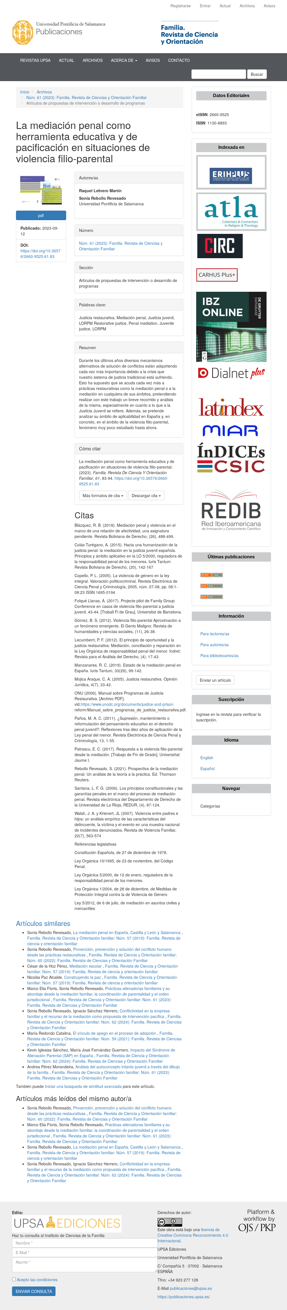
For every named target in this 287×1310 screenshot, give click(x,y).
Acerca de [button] (123, 60)
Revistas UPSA (35, 60)
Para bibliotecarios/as (219, 655)
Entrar (205, 5)
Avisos (269, 5)
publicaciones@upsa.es (191, 1288)
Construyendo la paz (83, 977)
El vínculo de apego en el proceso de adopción (115, 1033)
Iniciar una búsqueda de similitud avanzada (83, 1086)
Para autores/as (214, 644)
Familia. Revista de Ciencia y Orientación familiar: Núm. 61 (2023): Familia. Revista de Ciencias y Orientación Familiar (99, 1002)
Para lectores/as (214, 633)
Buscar (257, 74)
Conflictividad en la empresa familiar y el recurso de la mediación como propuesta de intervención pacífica (98, 1013)
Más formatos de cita (102, 495)
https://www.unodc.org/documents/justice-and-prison (127, 704)
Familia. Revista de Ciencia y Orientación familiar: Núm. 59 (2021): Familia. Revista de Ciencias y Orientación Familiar (104, 1038)
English (206, 757)
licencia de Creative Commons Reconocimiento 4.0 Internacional (193, 1235)
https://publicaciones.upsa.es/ (184, 1296)
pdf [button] (41, 215)
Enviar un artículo (215, 680)
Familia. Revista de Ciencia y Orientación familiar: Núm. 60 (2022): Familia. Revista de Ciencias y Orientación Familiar (102, 957)
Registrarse (180, 5)
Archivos (247, 5)
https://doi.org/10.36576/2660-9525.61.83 (40, 253)
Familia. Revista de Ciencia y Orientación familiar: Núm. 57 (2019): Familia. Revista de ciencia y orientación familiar (102, 968)
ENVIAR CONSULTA (34, 1291)
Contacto (179, 60)
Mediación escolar (86, 966)
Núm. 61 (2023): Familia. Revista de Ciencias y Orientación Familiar (86, 97)
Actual (225, 5)
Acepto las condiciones (37, 1279)
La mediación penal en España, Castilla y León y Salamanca (127, 932)
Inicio (24, 92)
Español (207, 768)
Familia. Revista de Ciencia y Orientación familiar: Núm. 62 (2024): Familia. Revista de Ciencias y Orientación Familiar (104, 1021)
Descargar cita (145, 495)
